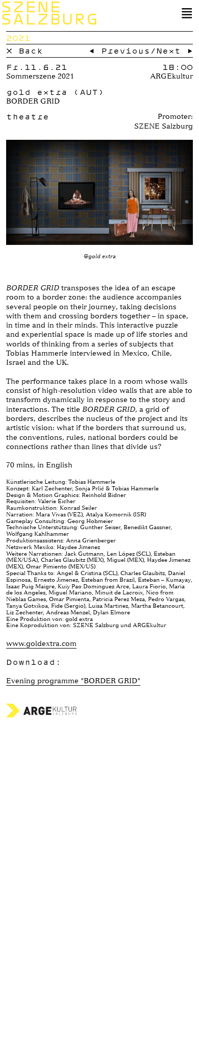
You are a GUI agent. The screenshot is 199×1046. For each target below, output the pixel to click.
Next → (174, 50)
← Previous (119, 50)
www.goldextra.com (41, 643)
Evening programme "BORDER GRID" (73, 680)
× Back (24, 50)
